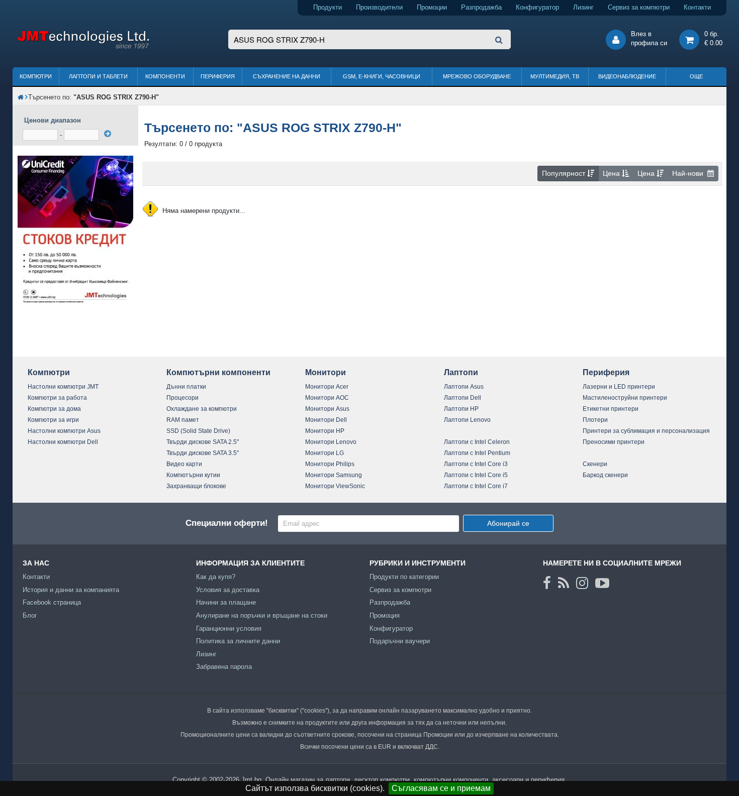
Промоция (384, 615)
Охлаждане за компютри (201, 408)
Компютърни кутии (193, 475)
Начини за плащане (226, 602)
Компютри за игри (53, 419)
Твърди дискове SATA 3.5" (202, 453)
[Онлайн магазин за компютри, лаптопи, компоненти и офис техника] (83, 47)
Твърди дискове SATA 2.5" (202, 441)
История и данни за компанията (71, 590)
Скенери (595, 464)
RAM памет (182, 419)
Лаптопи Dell (462, 397)
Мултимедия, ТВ (554, 76)
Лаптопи (461, 372)
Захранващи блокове (196, 486)
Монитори (325, 372)
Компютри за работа (57, 397)
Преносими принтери (613, 441)
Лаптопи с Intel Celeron (477, 441)
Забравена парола (224, 666)
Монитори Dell (326, 419)
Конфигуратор (537, 7)
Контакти (697, 7)
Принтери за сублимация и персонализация (646, 430)
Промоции (432, 7)
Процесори (182, 397)
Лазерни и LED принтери (619, 386)
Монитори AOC (327, 397)
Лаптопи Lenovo (467, 419)
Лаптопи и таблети (98, 76)
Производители (379, 7)
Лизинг (583, 7)
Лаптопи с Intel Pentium (477, 453)
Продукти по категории (404, 577)
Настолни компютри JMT (63, 386)
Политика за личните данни (238, 641)
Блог (30, 615)
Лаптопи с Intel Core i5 (476, 475)
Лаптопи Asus (464, 386)
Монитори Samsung (333, 475)
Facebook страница (52, 602)
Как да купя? (215, 577)
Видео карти (184, 464)
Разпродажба (481, 7)
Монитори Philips (329, 464)
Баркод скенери (605, 475)
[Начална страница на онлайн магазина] (21, 97)
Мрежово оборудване (477, 76)
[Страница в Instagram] (582, 583)
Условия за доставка (227, 590)
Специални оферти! (227, 523)
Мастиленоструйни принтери (625, 397)
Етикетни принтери (610, 408)
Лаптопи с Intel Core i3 (476, 464)
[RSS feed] (563, 583)
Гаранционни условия (228, 628)
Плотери (595, 419)
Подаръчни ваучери (399, 641)
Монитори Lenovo (330, 441)
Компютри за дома (54, 408)
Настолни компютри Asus (64, 430)
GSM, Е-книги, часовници (381, 76)
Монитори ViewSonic (335, 486)
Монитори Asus (327, 408)
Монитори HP (324, 430)
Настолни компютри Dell (63, 441)
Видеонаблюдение (627, 76)
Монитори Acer (326, 386)
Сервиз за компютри (639, 7)
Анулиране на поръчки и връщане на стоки (261, 615)
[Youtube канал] (602, 583)
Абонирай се (508, 523)
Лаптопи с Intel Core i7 (476, 486)
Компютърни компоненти (218, 372)
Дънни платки (186, 386)
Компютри (36, 76)
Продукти (327, 7)
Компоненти (165, 76)
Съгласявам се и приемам (441, 788)
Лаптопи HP (461, 408)
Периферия (218, 76)
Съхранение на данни (286, 76)
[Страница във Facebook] (547, 583)
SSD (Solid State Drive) (198, 430)
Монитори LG (324, 453)
